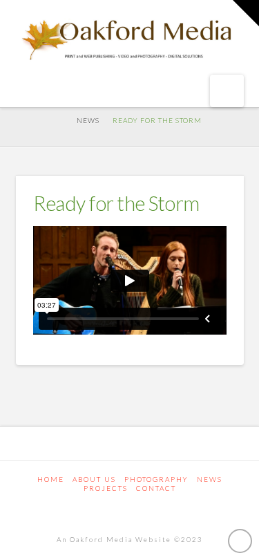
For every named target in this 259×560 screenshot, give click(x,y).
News (209, 479)
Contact (156, 488)
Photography (156, 479)
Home (50, 479)
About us (94, 479)
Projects (106, 488)
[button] (227, 91)
